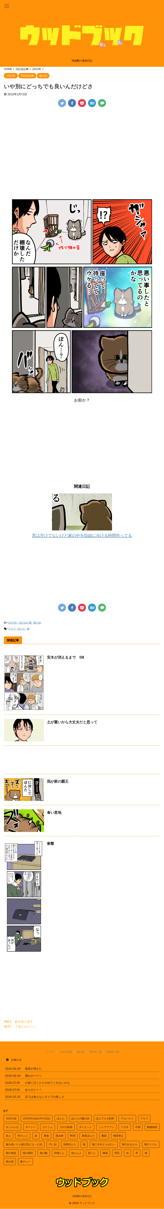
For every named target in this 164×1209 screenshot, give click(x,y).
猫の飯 (44, 1152)
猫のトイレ (150, 1144)
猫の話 (37, 622)
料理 (72, 1135)
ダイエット (85, 1127)
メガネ (125, 1127)
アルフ (12, 628)
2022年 (12, 622)
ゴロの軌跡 (65, 1127)
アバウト (50, 1051)
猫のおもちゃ (130, 1144)
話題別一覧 (113, 1051)
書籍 (104, 1135)
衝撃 (50, 843)
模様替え (118, 1135)
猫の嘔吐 (28, 1152)
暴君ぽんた (88, 1135)
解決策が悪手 (24, 1022)
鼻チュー (25, 1161)
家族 (46, 1135)
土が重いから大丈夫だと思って (72, 722)
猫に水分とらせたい (103, 1144)
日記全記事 (25, 622)
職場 (105, 1152)
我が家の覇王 (58, 781)
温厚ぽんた (69, 1144)
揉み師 (59, 1135)
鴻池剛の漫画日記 (82, 1196)
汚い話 (53, 1144)
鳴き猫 (10, 1161)
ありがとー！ (33, 1089)
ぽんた (21, 628)
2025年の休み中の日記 (36, 1118)
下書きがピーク (25, 1027)
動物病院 (152, 1127)
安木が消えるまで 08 (65, 657)
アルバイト (127, 1118)
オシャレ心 (12, 1127)
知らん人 (76, 1152)
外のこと (23, 1135)
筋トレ (92, 1152)
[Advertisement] (82, 141)
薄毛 (117, 1152)
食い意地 (54, 812)
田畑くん (59, 1152)
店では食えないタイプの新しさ (44, 1096)
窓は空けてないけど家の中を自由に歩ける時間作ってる (82, 535)
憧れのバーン (33, 1075)
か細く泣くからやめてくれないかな (47, 1082)
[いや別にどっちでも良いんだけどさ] (92, 103)
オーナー (30, 1127)
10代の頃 (11, 1118)
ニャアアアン (106, 1127)
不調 (137, 1127)
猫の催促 (11, 1152)
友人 (8, 1135)
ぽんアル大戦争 (105, 1118)
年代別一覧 (96, 1051)
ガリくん (47, 1127)
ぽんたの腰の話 (80, 1118)
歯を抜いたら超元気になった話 (24, 1144)
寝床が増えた (33, 1068)
